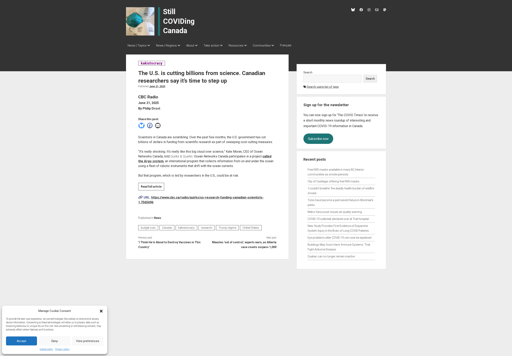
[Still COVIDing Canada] (140, 21)
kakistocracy (151, 63)
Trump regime (227, 227)
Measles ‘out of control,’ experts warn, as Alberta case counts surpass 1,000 (244, 245)
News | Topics (137, 45)
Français (285, 45)
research (206, 227)
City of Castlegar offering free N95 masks (333, 181)
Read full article (152, 187)
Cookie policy (46, 349)
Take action (211, 45)
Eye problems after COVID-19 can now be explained (339, 237)
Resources (236, 45)
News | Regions (166, 45)
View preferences (87, 341)
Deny (54, 341)
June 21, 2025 (157, 86)
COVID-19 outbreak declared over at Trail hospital (338, 219)
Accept (21, 341)
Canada (167, 227)
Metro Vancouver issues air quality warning (335, 212)
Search (307, 72)
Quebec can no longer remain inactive (331, 256)
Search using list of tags (323, 87)
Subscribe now (318, 139)
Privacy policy (62, 349)
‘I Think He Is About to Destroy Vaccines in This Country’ (169, 245)
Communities (262, 45)
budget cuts (148, 227)
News (157, 218)
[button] (101, 311)
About (190, 45)
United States (251, 227)
